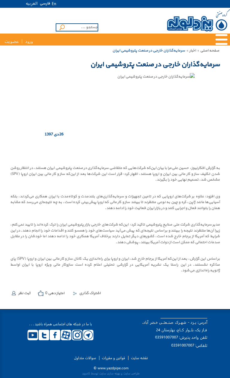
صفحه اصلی (209, 51)
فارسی (45, 4)
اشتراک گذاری (90, 293)
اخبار (192, 51)
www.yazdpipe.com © (110, 368)
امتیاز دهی (54, 293)
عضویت (11, 41)
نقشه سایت (139, 358)
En (54, 4)
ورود (29, 41)
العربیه (32, 3)
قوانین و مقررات (113, 358)
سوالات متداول (85, 358)
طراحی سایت (131, 373)
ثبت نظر (24, 293)
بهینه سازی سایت (109, 373)
